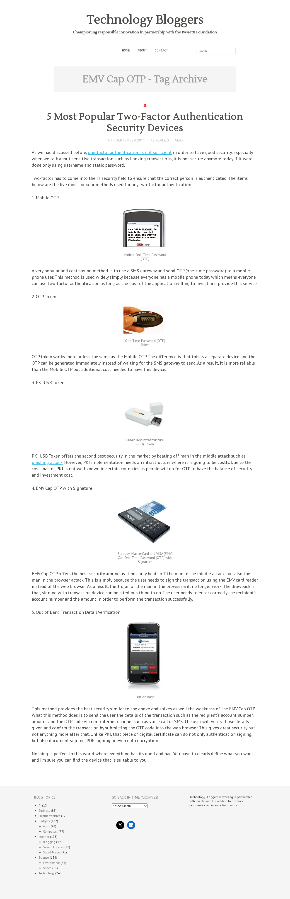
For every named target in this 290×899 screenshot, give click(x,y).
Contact (161, 50)
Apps (46, 826)
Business (44, 811)
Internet (44, 837)
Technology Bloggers (145, 19)
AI (40, 805)
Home (126, 50)
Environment (51, 863)
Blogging (49, 842)
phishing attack (47, 462)
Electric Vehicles (49, 816)
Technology (46, 873)
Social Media (51, 852)
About (142, 50)
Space (47, 868)
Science (44, 857)
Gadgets (44, 821)
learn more (229, 805)
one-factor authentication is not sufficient (130, 152)
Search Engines (53, 847)
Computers (50, 831)
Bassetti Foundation (214, 801)
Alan (179, 140)
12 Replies (160, 140)
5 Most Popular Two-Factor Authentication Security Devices (145, 122)
